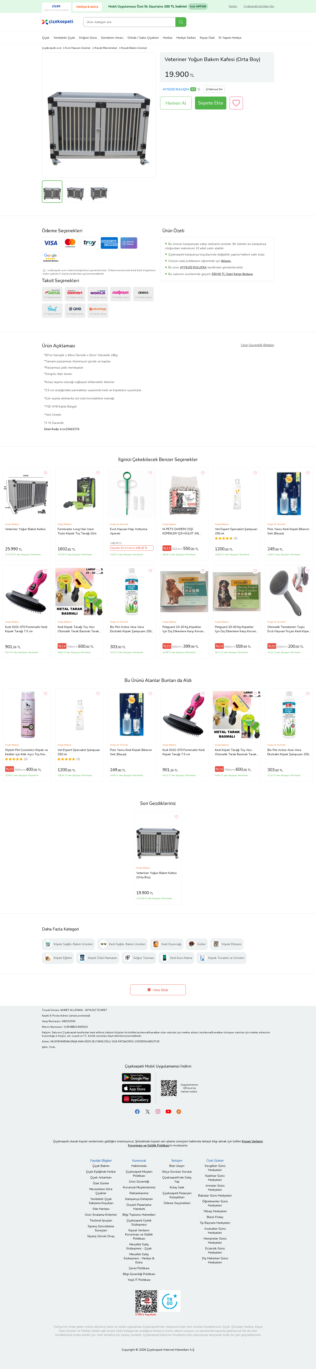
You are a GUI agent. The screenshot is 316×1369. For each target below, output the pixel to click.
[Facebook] (137, 1111)
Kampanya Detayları (139, 1199)
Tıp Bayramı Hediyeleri (215, 1223)
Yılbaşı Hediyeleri (215, 1211)
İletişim (177, 1160)
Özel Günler (101, 1183)
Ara (180, 22)
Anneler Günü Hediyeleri (215, 1188)
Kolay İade (177, 1187)
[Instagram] (158, 1111)
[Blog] (179, 1111)
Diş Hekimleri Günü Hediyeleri (215, 1260)
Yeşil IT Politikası (139, 1280)
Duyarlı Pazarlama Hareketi (139, 1207)
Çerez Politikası (139, 1268)
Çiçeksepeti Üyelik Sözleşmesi (139, 1222)
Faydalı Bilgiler (101, 1160)
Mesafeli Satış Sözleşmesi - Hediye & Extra (139, 1258)
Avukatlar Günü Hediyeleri (215, 1231)
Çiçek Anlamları (101, 1177)
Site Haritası (101, 1209)
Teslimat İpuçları (101, 1220)
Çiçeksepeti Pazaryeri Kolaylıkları (177, 1195)
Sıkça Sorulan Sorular (177, 1172)
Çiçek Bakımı (100, 1166)
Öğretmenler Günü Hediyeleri (215, 1203)
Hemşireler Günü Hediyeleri (215, 1241)
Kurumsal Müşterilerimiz (139, 1187)
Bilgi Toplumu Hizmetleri (139, 1215)
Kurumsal (139, 1160)
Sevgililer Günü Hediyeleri (215, 1168)
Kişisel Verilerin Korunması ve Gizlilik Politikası (139, 1234)
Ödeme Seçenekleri (177, 1203)
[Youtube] (168, 1111)
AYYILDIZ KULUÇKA (176, 89)
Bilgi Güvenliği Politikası (139, 1274)
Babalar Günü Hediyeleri (215, 1196)
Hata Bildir (160, 990)
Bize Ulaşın (176, 1166)
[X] (148, 1111)
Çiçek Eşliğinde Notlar (101, 1172)
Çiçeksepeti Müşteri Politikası (139, 1174)
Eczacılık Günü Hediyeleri (215, 1250)
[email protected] (79, 1015)
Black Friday (215, 1217)
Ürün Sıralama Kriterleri (101, 1215)
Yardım (233, 6)
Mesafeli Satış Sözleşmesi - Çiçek (139, 1246)
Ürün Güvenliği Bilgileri (257, 345)
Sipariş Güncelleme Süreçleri (101, 1228)
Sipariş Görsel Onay (101, 1236)
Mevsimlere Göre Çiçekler (100, 1191)
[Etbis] (146, 1303)
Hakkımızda (139, 1166)
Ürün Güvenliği (139, 1182)
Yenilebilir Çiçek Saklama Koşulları (101, 1201)
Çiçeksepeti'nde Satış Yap (259, 6)
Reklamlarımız (139, 1193)
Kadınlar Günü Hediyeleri (215, 1178)
